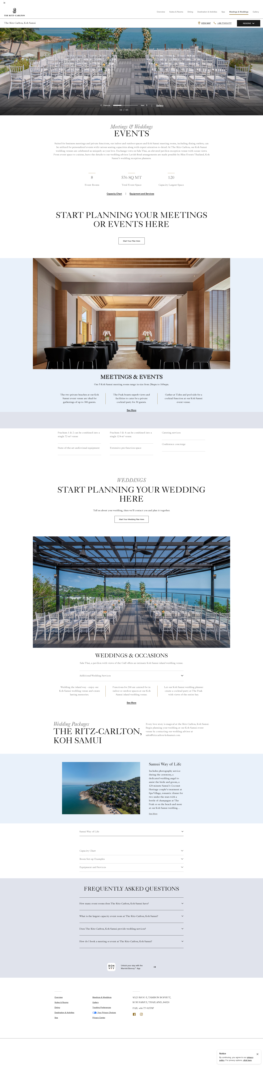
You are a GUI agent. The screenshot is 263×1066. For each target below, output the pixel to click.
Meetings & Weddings (238, 12)
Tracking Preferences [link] (101, 1007)
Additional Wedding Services (95, 676)
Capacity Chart (114, 193)
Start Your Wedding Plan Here (131, 519)
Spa (223, 12)
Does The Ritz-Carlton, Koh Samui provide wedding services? (112, 929)
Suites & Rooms (176, 12)
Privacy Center (98, 1017)
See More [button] (131, 410)
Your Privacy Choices (106, 1012)
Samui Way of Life (89, 832)
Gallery (256, 12)
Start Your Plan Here (131, 241)
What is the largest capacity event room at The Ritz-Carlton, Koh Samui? (118, 916)
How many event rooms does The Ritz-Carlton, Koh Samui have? (114, 904)
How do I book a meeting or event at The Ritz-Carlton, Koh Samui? (115, 941)
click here (247, 1060)
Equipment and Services (142, 193)
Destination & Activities (207, 12)
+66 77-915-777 (224, 23)
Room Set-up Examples (92, 859)
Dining (190, 12)
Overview (161, 12)
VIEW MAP (206, 23)
